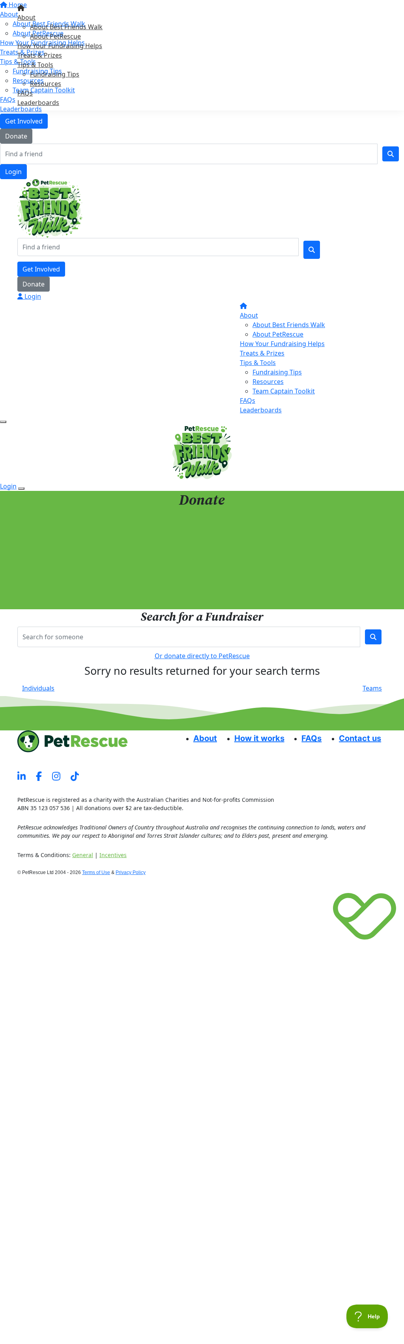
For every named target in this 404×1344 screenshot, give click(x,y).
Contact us (360, 738)
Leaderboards (38, 102)
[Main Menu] (3, 422)
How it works (259, 738)
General (82, 855)
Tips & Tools (35, 64)
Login (13, 171)
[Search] (390, 153)
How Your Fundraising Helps (59, 45)
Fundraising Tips (54, 74)
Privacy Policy (131, 872)
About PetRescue (55, 36)
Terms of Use (96, 872)
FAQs (25, 93)
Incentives (113, 855)
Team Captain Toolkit (283, 391)
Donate (16, 136)
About (26, 17)
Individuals (38, 688)
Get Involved (24, 121)
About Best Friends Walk (66, 26)
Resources (45, 83)
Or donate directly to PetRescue (202, 655)
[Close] (21, 488)
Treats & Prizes (39, 55)
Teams (372, 688)
